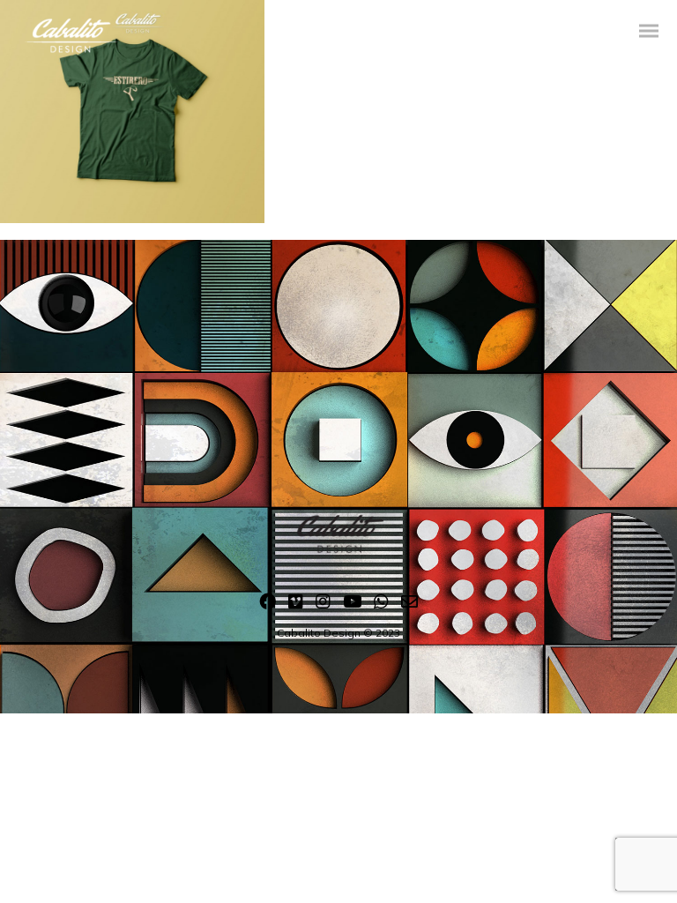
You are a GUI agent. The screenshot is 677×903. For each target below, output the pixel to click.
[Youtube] (352, 605)
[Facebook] (267, 605)
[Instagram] (323, 605)
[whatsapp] (381, 605)
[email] (409, 605)
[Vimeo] (295, 605)
